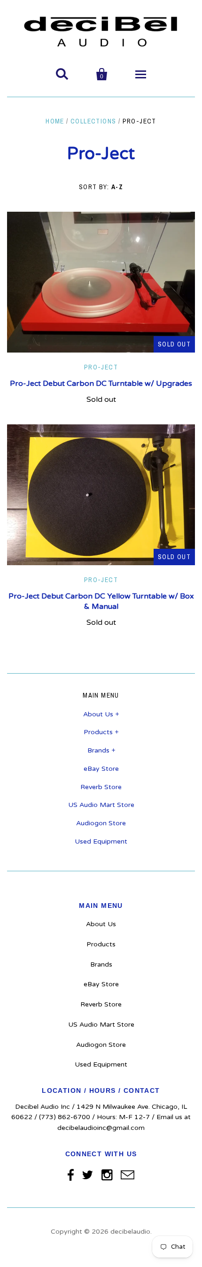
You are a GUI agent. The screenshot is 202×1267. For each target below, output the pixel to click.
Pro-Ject (101, 367)
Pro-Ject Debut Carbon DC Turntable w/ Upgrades (101, 383)
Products (98, 732)
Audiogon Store (101, 823)
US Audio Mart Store (101, 805)
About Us (98, 714)
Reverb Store (101, 787)
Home (55, 121)
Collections (93, 121)
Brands (98, 750)
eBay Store (101, 769)
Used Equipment (101, 841)
